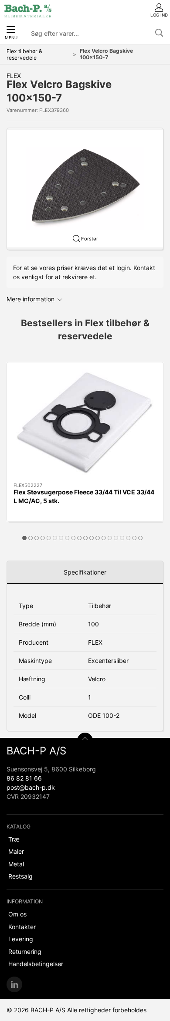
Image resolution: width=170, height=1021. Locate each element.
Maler (16, 851)
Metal (16, 864)
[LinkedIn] (14, 984)
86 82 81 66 (24, 778)
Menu (11, 37)
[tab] (24, 538)
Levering (20, 939)
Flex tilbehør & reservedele (24, 54)
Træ (14, 839)
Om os (17, 914)
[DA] (28, 11)
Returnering (24, 951)
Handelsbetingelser (35, 963)
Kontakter (22, 926)
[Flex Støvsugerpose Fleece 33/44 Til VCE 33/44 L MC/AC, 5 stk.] (85, 422)
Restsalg (20, 876)
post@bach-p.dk (31, 787)
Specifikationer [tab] (85, 572)
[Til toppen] (85, 740)
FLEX (14, 75)
